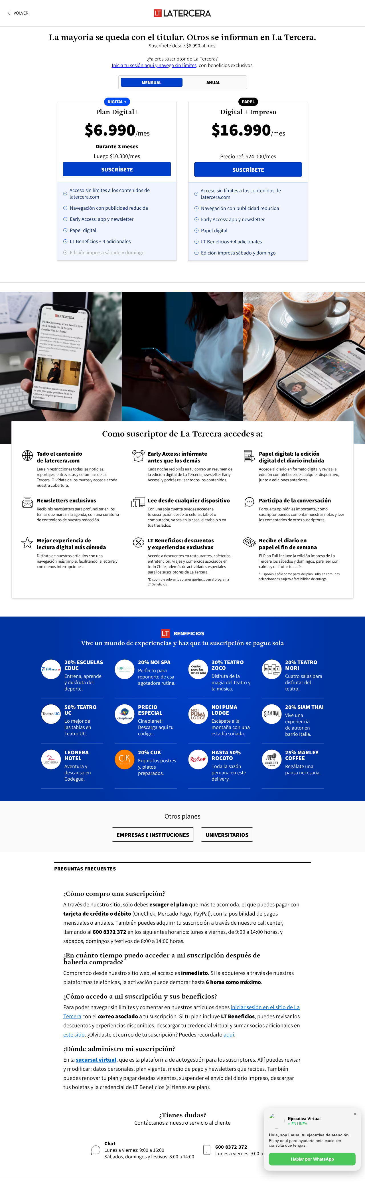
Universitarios (227, 835)
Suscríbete (136, 169)
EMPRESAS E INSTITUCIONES (153, 835)
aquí (229, 1034)
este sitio (74, 1034)
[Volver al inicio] (182, 13)
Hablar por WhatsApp (312, 1159)
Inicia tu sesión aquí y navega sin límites (154, 65)
